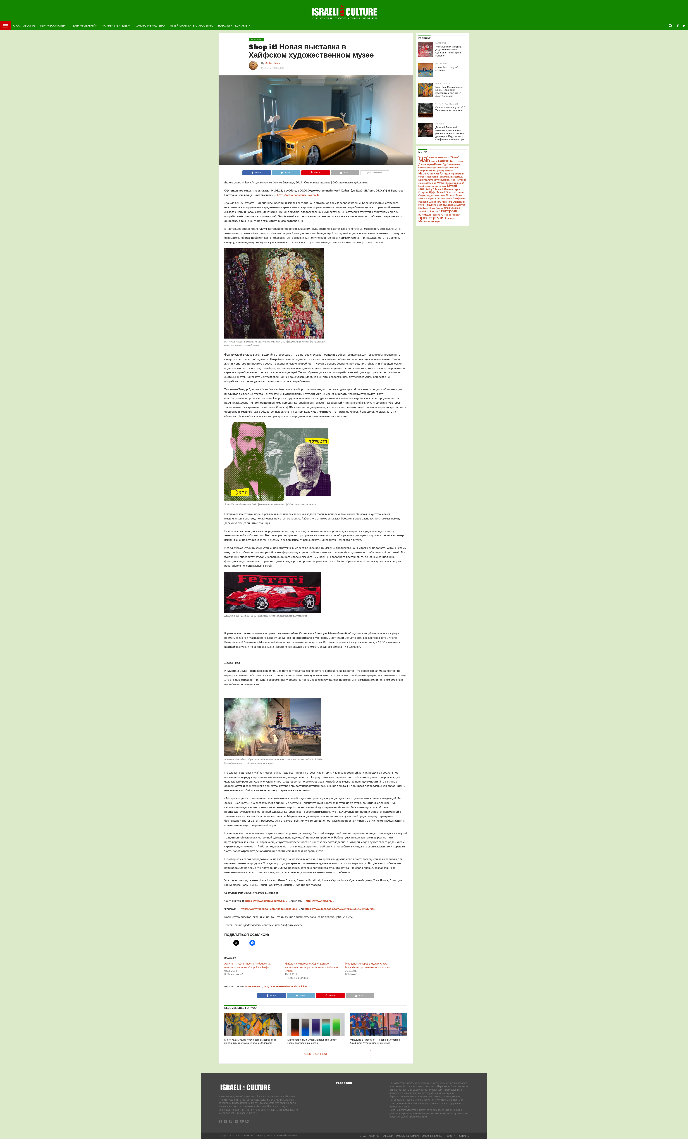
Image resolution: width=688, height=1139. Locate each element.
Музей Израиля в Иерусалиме (432, 186)
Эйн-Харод (423, 208)
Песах (442, 196)
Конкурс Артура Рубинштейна (433, 180)
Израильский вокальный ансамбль (444, 177)
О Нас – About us (24, 25)
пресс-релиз (432, 217)
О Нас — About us (369, 1136)
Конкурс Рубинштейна (150, 25)
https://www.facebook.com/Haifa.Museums (270, 909)
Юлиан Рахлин (436, 208)
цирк (437, 221)
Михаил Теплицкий (454, 183)
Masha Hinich (272, 63)
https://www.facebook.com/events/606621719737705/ (340, 909)
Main (248, 986)
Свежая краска (445, 199)
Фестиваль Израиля (447, 205)
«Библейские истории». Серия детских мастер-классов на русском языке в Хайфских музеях (311, 967)
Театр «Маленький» (84, 25)
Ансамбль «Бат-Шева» (116, 25)
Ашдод (434, 161)
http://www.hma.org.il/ (320, 900)
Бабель (443, 161)
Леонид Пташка (427, 183)
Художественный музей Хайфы (285, 986)
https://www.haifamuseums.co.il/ (298, 195)
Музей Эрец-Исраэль (450, 192)
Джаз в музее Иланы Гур (432, 164)
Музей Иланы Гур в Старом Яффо (191, 25)
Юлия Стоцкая (451, 208)
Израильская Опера (53, 25)
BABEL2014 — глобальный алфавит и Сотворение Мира (412, 1136)
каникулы (425, 214)
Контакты (241, 25)
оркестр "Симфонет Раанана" (446, 215)
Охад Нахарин (432, 196)
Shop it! (257, 986)
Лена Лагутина (458, 180)
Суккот (432, 202)
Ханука (461, 205)
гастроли (449, 211)
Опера (421, 196)
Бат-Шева (456, 161)
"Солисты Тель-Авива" (439, 158)
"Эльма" (454, 157)
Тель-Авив (442, 202)
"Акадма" (423, 157)
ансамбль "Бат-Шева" (429, 212)
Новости (224, 25)
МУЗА (440, 183)
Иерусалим (436, 168)
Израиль (449, 171)
